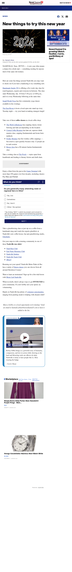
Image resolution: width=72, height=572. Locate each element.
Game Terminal (32, 171)
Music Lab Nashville (13, 277)
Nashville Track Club (14, 257)
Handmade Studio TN (11, 88)
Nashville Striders (12, 254)
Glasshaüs (6, 236)
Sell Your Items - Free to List (25, 380)
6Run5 (8, 260)
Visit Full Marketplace (35, 379)
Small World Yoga (9, 101)
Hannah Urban (9, 60)
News (5, 16)
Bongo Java (10, 147)
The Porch (22, 154)
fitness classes (19, 267)
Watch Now (65, 3)
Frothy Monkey (12, 138)
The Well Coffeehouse (14, 125)
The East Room (8, 108)
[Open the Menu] (3, 3)
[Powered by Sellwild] (41, 487)
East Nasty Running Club (15, 251)
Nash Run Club (12, 248)
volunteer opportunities (35, 292)
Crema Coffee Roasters (14, 130)
